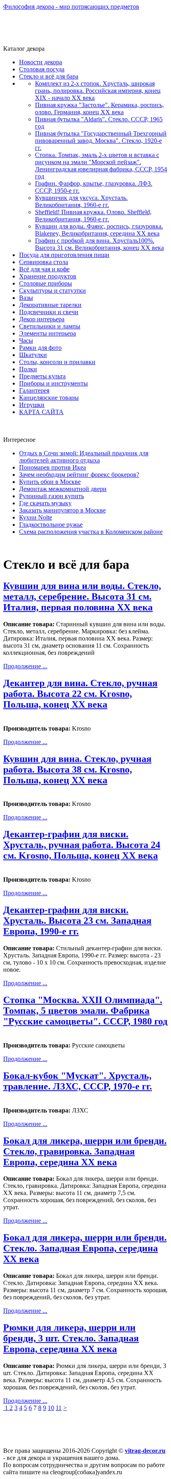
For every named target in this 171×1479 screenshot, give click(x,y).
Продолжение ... (25, 666)
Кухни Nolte (35, 517)
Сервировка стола (43, 262)
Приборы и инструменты (53, 383)
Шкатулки (33, 354)
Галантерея (34, 390)
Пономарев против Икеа (52, 467)
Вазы (26, 297)
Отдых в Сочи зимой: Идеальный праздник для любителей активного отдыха (83, 457)
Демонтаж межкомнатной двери (63, 488)
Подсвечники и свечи (48, 312)
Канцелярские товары (49, 397)
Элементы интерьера (47, 333)
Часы (26, 340)
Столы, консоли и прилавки (57, 362)
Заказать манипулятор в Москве (62, 510)
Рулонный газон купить (51, 496)
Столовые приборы (45, 283)
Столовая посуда (41, 69)
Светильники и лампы (49, 326)
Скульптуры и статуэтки (52, 290)
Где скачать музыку (45, 503)
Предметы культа (42, 376)
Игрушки (32, 404)
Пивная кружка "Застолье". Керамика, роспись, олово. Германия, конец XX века (99, 108)
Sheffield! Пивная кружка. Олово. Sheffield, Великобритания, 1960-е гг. (93, 216)
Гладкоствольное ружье (51, 524)
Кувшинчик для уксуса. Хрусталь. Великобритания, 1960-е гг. (81, 201)
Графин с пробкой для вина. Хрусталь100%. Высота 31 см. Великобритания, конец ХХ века (99, 244)
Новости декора (40, 62)
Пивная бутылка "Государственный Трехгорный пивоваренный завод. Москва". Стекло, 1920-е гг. (101, 140)
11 (59, 1407)
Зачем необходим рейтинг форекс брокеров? (79, 474)
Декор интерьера (41, 319)
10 (51, 1407)
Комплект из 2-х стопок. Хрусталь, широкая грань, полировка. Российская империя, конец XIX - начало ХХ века (98, 90)
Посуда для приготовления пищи (64, 254)
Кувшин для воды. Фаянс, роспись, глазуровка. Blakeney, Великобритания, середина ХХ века (99, 230)
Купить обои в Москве (50, 481)
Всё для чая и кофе (44, 269)
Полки (28, 369)
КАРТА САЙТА (41, 412)
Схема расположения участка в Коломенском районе (91, 531)
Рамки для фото (40, 347)
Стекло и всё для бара (48, 76)
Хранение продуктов (47, 276)
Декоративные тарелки (50, 304)
